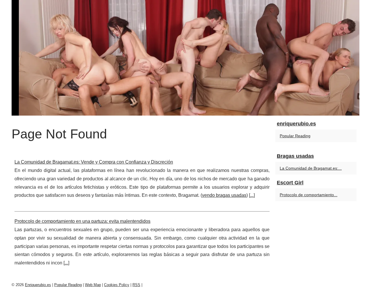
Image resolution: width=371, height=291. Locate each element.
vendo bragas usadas (224, 195)
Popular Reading (295, 136)
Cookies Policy (116, 285)
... (252, 195)
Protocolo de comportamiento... (308, 194)
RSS (136, 285)
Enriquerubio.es (38, 285)
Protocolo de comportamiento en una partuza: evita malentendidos (82, 221)
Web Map (93, 285)
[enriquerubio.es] (185, 58)
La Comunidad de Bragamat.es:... (311, 168)
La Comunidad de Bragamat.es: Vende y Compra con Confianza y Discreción (93, 162)
